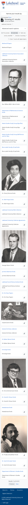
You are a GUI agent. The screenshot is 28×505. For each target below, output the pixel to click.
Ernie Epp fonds (6, 349)
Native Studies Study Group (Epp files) (12, 123)
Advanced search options (10, 28)
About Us (4, 490)
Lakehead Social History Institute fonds (12, 282)
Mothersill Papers (7, 43)
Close (9, 17)
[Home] (14, 3)
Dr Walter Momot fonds (8, 339)
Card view (15, 33)
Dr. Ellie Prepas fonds (8, 199)
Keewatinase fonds (7, 407)
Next (17, 484)
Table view (23, 33)
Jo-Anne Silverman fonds (8, 271)
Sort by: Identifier (8, 35)
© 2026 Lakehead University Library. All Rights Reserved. (12, 498)
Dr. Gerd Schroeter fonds (9, 461)
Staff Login (5, 502)
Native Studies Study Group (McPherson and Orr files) (13, 135)
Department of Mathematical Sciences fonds (12, 111)
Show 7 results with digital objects (18, 39)
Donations (20, 490)
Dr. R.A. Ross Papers (7, 293)
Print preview (6, 33)
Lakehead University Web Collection (11, 210)
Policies (12, 490)
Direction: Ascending (20, 35)
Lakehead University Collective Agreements (13, 220)
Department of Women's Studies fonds (12, 471)
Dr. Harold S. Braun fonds (9, 397)
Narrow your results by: (14, 14)
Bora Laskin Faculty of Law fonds (11, 147)
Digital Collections (7, 493)
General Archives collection (9, 329)
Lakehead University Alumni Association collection (13, 54)
